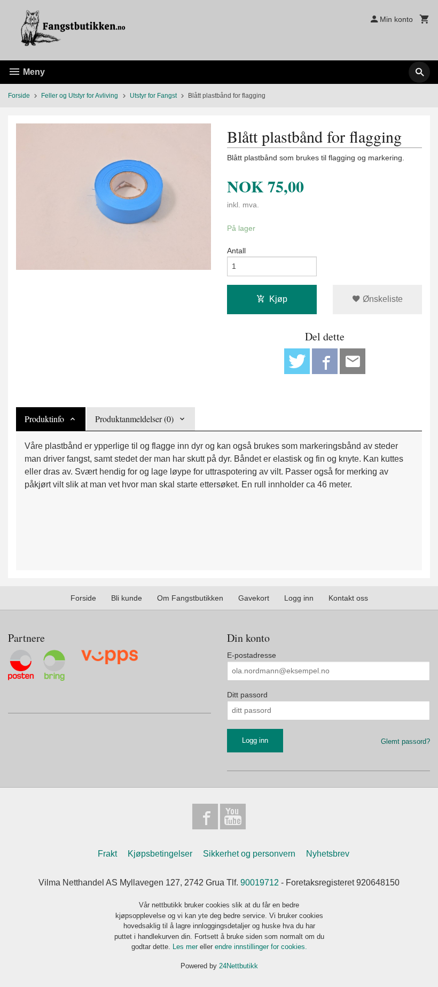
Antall (236, 250)
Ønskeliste (382, 299)
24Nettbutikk (238, 966)
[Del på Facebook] (325, 361)
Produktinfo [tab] (44, 418)
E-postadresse (251, 655)
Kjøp (278, 299)
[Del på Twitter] (297, 361)
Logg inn (299, 598)
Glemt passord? (405, 741)
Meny (33, 71)
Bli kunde (126, 598)
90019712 (259, 882)
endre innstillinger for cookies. (261, 947)
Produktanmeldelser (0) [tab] (134, 418)
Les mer (186, 947)
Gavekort (253, 598)
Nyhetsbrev (327, 853)
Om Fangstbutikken (190, 598)
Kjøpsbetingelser (160, 853)
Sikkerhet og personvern (249, 853)
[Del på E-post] (352, 361)
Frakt (107, 853)
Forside (19, 95)
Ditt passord (247, 694)
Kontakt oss (348, 598)
